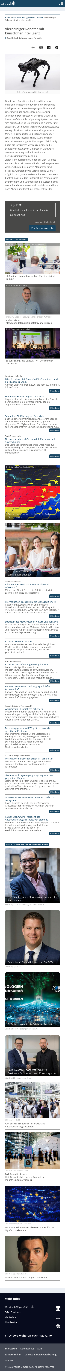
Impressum (11, 1348)
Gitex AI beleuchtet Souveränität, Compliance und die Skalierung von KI (31, 380)
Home (7, 17)
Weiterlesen (55, 391)
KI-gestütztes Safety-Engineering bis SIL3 (26, 664)
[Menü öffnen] (62, 3)
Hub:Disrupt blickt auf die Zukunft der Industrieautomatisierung (25, 1178)
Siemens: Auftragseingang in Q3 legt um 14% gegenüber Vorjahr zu (29, 777)
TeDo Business (13, 1312)
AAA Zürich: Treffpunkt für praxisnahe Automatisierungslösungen (25, 1125)
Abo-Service (11, 1322)
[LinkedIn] (58, 1309)
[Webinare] (58, 1327)
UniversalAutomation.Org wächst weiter (26, 1277)
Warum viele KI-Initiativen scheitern (24, 709)
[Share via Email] (41, 47)
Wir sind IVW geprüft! (16, 1307)
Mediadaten (11, 1317)
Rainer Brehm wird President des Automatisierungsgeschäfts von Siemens (26, 818)
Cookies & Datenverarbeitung (40, 1354)
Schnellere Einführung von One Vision (25, 396)
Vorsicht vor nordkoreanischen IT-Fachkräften (29, 758)
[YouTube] (58, 1318)
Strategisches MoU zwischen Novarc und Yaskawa (31, 621)
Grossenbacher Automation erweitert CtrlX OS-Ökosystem (29, 799)
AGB (39, 1348)
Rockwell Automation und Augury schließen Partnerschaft (28, 688)
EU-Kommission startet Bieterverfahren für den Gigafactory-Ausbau (30, 1229)
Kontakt (9, 1360)
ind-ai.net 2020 (18, 214)
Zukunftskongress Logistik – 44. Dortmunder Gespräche (29, 362)
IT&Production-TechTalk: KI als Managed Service (30, 602)
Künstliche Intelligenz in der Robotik (27, 17)
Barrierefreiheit (13, 1354)
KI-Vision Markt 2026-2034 (18, 641)
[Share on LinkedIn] (48, 47)
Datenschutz (27, 1348)
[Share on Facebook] (56, 47)
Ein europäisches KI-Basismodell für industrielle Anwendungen (30, 440)
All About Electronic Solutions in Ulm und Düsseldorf (27, 586)
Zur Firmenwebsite (42, 228)
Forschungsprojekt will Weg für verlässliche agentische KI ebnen (28, 729)
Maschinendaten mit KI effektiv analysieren (29, 323)
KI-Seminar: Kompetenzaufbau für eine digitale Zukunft (31, 278)
